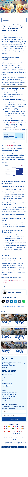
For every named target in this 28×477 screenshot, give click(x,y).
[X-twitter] (12, 371)
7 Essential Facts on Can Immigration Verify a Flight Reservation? (6, 351)
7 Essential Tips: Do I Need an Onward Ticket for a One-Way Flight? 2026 (20, 337)
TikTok (9, 280)
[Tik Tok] (6, 371)
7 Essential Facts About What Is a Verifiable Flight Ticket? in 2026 (19, 323)
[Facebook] (9, 371)
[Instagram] (3, 371)
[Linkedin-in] (14, 371)
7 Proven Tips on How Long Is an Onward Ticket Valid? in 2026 (19, 351)
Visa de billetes (12, 122)
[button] (25, 2)
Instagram (4, 280)
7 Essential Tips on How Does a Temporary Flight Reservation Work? (6, 323)
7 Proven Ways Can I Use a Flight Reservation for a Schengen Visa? (6, 337)
